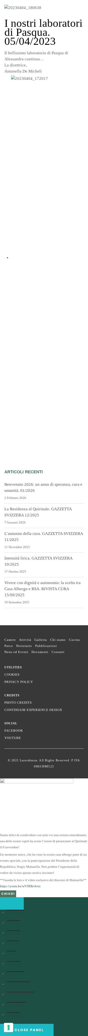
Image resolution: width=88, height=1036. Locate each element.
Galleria (40, 640)
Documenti (40, 652)
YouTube (12, 738)
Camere (10, 640)
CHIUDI (8, 894)
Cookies (12, 674)
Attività (25, 640)
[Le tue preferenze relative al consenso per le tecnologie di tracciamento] (8, 1027)
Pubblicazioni (46, 646)
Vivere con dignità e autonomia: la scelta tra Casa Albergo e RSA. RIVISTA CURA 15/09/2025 (42, 588)
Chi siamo (58, 640)
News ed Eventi (16, 652)
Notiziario (24, 646)
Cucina (74, 640)
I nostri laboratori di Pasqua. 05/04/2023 (43, 32)
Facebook (13, 730)
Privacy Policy (18, 682)
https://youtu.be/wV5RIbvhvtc (20, 886)
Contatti (58, 652)
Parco (8, 646)
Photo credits (18, 702)
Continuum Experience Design (33, 710)
